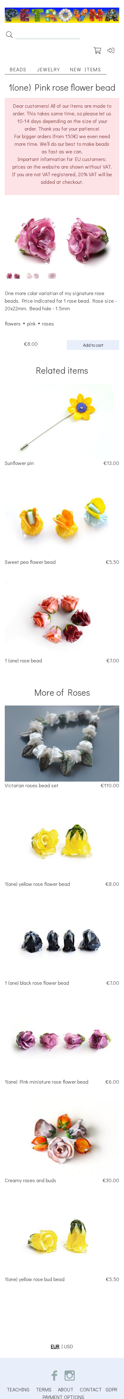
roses (48, 323)
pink (31, 323)
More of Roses (62, 692)
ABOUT (65, 1389)
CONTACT (91, 1389)
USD (68, 1346)
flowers (13, 323)
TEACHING (18, 1389)
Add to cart (93, 345)
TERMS (44, 1389)
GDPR (111, 1389)
